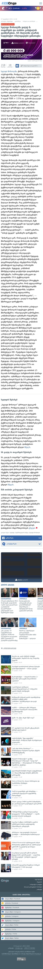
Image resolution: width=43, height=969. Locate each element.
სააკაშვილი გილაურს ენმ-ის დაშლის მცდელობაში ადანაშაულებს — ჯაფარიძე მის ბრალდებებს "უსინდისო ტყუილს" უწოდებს (21, 857)
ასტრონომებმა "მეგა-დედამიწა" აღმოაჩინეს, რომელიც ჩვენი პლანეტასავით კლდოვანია (21, 741)
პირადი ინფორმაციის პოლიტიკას (31, 953)
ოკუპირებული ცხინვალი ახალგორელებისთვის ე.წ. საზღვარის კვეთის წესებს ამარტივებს (21, 690)
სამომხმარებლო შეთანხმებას (10, 953)
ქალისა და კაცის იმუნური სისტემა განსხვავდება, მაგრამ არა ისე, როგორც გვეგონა (21, 659)
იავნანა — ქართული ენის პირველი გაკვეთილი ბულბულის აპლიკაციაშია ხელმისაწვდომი (21, 711)
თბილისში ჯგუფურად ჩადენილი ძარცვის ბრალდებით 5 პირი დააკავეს (21, 868)
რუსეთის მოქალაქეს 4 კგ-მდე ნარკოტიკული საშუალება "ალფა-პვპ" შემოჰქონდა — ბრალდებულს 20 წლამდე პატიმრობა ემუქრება (21, 763)
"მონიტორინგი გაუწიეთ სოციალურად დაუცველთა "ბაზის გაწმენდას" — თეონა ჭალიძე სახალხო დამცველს (21, 815)
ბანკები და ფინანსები (29, 21)
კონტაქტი (39, 889)
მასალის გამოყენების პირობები (33, 887)
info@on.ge (19, 948)
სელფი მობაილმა (9, 71)
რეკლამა (39, 882)
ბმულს (27, 447)
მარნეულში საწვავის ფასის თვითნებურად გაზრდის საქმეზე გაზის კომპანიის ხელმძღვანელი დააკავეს (21, 700)
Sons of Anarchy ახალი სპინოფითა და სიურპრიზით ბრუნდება (21, 784)
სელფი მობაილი (34, 532)
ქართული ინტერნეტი (7, 21)
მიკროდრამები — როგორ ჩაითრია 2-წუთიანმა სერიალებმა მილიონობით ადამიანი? (21, 680)
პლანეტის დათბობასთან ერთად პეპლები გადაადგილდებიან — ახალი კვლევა (21, 670)
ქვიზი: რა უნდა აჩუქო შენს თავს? (21, 721)
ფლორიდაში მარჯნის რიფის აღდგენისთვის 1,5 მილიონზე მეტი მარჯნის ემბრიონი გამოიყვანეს (21, 774)
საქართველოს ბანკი (21, 532)
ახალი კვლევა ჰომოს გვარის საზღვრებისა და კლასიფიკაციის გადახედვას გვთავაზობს (21, 805)
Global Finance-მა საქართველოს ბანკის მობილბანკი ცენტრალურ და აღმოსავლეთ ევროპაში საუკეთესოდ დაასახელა (21, 846)
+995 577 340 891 (29, 948)
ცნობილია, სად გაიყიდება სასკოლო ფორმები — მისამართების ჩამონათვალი (21, 835)
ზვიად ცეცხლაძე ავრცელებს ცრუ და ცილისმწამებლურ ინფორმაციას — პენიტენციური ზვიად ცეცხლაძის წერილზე (27, 600)
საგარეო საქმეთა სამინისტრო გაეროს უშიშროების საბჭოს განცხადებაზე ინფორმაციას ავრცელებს (21, 825)
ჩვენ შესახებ (38, 879)
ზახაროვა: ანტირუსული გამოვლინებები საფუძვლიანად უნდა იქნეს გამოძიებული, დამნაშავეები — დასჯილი (27, 629)
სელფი (12, 532)
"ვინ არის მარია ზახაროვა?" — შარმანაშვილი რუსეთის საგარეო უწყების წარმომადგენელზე (21, 752)
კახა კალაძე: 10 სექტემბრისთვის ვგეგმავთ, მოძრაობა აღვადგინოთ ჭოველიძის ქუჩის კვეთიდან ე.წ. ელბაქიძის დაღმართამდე (9, 630)
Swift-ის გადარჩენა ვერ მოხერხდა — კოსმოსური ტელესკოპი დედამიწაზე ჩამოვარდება (21, 794)
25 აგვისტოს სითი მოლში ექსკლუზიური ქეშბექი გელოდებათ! (21, 731)
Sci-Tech (39, 21)
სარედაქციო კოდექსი (36, 884)
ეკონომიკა (18, 21)
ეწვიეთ (32, 528)
